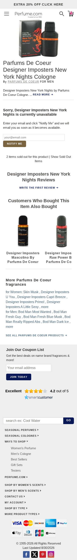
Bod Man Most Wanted (34, 312)
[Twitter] (34, 555)
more (44, 307)
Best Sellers (19, 459)
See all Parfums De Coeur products (35, 335)
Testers (16, 470)
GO (68, 420)
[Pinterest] (42, 555)
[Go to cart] (71, 14)
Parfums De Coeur (23, 81)
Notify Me (14, 143)
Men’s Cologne (21, 453)
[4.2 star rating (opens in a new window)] (36, 391)
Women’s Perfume (23, 448)
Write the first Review (37, 187)
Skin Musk (30, 292)
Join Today (18, 377)
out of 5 (59, 391)
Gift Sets (17, 465)
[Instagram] (51, 555)
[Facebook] (26, 555)
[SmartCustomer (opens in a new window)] (38, 397)
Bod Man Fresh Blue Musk (42, 317)
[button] (6, 13)
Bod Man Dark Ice (56, 321)
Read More (41, 94)
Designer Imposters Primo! (25, 302)
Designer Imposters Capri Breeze (41, 297)
